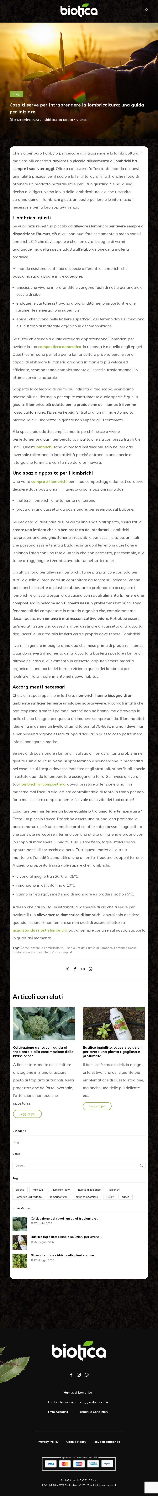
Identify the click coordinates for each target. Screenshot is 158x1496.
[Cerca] (141, 1165)
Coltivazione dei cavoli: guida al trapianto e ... (65, 1218)
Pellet (110, 1197)
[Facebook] (75, 969)
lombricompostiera (86, 1197)
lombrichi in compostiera (43, 784)
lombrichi (44, 446)
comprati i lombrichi (49, 481)
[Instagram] (79, 1375)
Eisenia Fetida (75, 948)
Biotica (68, 120)
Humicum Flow (61, 1189)
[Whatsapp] (87, 1375)
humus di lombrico (89, 1189)
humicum (38, 1189)
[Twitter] (68, 969)
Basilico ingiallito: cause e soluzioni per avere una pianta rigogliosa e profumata (112, 1051)
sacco (125, 1197)
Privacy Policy (48, 1442)
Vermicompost (62, 952)
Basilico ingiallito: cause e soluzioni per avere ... (66, 1237)
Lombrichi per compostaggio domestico (78, 1402)
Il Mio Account (57, 1412)
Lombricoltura (40, 952)
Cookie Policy (76, 1442)
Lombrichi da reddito (29, 1197)
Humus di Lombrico (99, 948)
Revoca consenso (107, 1442)
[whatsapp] (89, 969)
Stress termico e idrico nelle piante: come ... (64, 1255)
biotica (20, 1189)
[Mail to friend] (83, 969)
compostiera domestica (59, 346)
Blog (16, 94)
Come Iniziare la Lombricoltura (42, 948)
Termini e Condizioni (93, 1412)
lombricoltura (58, 1197)
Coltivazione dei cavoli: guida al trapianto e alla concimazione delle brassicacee (43, 1051)
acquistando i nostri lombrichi (40, 930)
